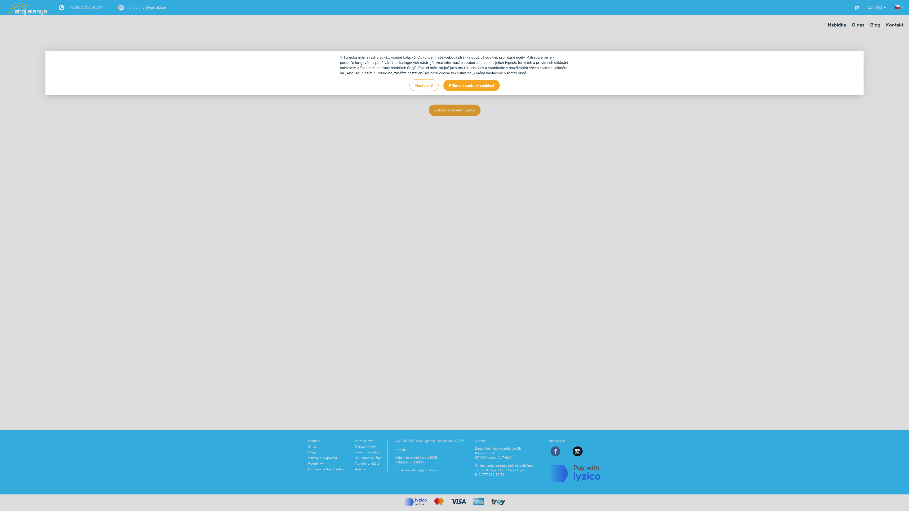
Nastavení (424, 85)
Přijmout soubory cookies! (471, 85)
